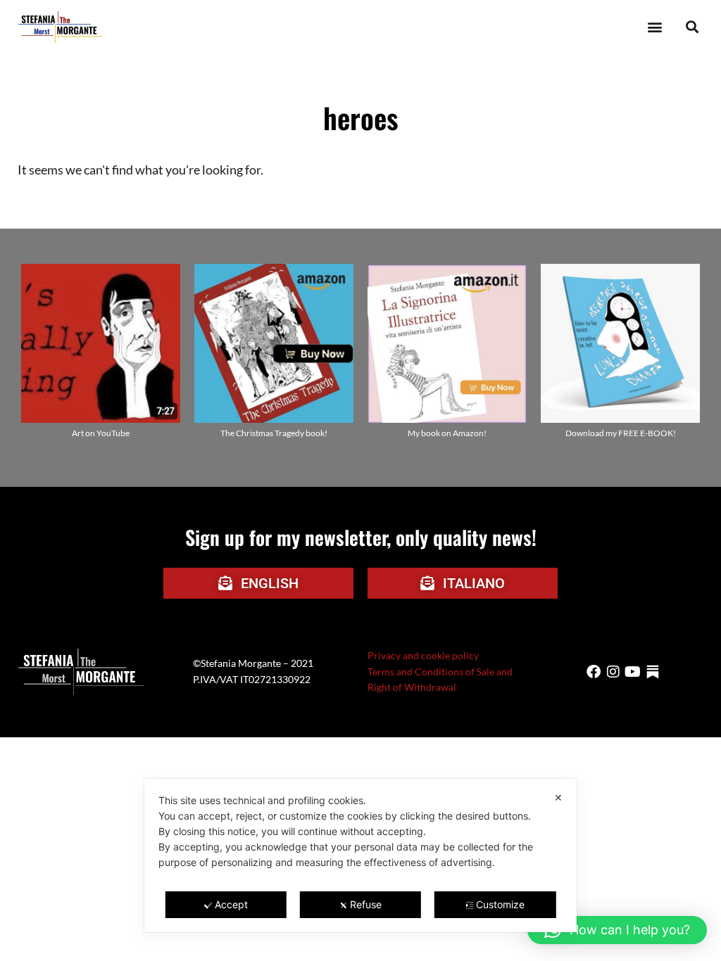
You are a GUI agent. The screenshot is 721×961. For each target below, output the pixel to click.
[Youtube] (633, 672)
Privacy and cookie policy (423, 655)
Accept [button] (231, 904)
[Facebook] (593, 672)
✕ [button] (558, 797)
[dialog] (360, 855)
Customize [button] (500, 904)
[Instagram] (613, 672)
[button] (654, 27)
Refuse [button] (366, 904)
